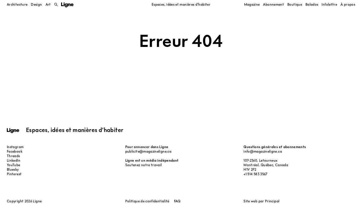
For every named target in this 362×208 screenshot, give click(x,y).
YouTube (13, 165)
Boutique (294, 4)
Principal (272, 201)
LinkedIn (13, 160)
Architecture (17, 4)
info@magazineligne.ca (263, 151)
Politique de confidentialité (147, 201)
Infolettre (329, 4)
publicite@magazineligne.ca (148, 151)
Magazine (252, 4)
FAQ (177, 201)
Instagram (15, 147)
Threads (13, 156)
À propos (348, 4)
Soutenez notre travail (143, 165)
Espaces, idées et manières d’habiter (181, 4)
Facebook (14, 151)
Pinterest (14, 174)
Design (36, 4)
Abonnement (273, 4)
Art (48, 4)
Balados (311, 4)
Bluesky (13, 169)
